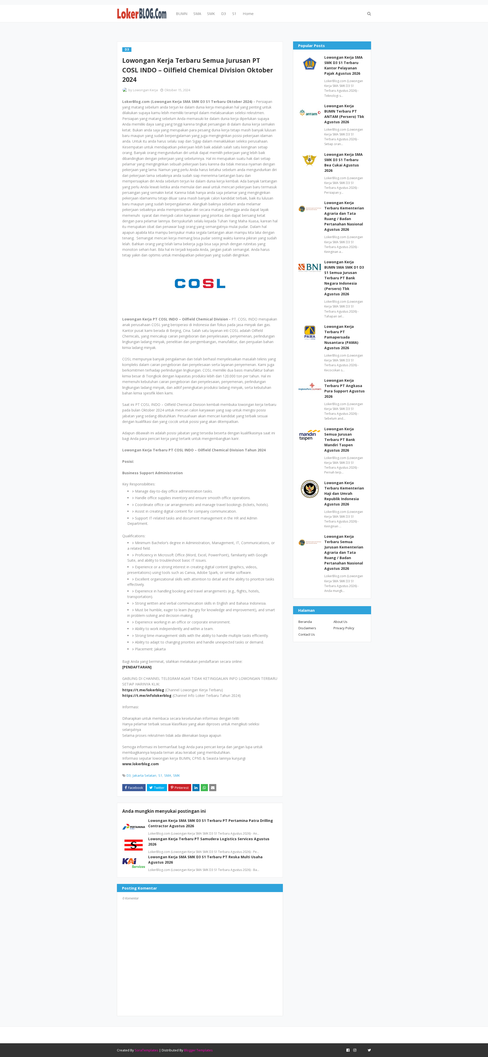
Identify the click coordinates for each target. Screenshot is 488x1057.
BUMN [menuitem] (181, 13)
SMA (167, 775)
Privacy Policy (343, 628)
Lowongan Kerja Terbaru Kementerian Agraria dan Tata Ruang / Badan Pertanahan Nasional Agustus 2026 (344, 216)
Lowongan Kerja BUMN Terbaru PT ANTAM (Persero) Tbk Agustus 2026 (344, 113)
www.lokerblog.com (140, 763)
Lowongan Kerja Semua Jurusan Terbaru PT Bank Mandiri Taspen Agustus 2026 (339, 439)
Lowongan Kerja (145, 90)
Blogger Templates (198, 1050)
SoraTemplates (146, 1050)
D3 (129, 775)
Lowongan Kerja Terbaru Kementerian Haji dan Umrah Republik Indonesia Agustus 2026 (344, 493)
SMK (176, 775)
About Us (340, 621)
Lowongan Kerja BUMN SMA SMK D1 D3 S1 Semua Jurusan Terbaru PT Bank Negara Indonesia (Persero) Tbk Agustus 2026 (344, 277)
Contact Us (306, 634)
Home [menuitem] (248, 13)
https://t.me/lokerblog (143, 689)
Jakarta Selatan (144, 775)
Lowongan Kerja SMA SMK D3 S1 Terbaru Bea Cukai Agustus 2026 (343, 162)
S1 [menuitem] (234, 13)
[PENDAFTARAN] (136, 667)
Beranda (305, 621)
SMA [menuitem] (197, 13)
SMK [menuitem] (211, 13)
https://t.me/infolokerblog (147, 695)
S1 (160, 775)
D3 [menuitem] (223, 13)
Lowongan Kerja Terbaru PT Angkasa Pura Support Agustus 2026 (344, 388)
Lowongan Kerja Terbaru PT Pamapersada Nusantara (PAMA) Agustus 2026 (341, 337)
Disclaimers (307, 628)
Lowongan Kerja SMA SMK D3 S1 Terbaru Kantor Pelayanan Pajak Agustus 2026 (343, 65)
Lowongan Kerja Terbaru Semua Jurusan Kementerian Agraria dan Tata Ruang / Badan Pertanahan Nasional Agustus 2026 (343, 552)
